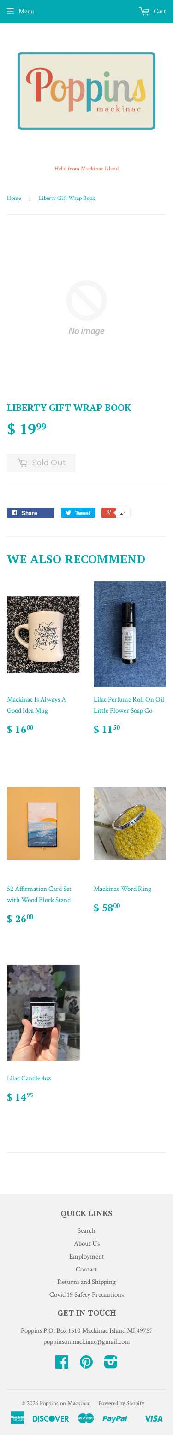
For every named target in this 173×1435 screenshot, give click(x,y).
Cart (159, 11)
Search (86, 1230)
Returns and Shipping (86, 1281)
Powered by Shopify (121, 1403)
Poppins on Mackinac (65, 1403)
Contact (86, 1269)
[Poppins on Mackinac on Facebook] (62, 1365)
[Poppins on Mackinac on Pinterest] (86, 1365)
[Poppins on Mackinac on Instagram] (111, 1365)
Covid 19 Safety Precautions (86, 1294)
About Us (87, 1243)
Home (14, 198)
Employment (86, 1256)
